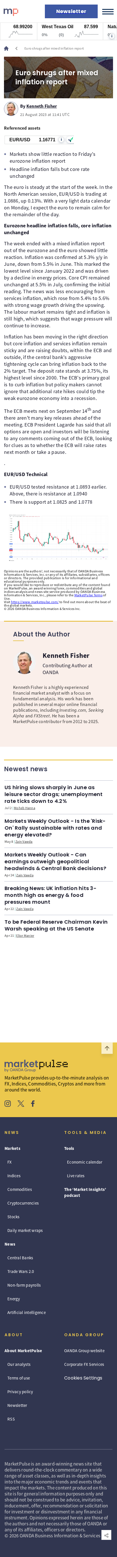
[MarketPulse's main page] (8, 48)
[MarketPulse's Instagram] (8, 1104)
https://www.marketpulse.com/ (35, 602)
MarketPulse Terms (88, 595)
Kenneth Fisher (41, 105)
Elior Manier (25, 935)
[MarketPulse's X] (21, 1104)
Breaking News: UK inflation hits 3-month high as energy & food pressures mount (51, 895)
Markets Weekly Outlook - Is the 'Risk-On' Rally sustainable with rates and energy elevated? (55, 827)
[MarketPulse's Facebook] (33, 1104)
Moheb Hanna (24, 808)
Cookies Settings (83, 1378)
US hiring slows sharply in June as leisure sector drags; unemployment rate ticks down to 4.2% (54, 794)
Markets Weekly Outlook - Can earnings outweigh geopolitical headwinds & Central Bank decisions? (55, 861)
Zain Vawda (24, 841)
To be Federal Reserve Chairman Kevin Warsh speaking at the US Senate (56, 925)
